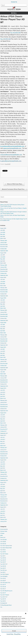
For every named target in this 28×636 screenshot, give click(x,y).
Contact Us (14, 2)
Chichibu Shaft (3, 531)
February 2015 (3, 494)
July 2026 (2, 230)
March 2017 (3, 445)
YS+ (1, 607)
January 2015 (3, 496)
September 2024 (4, 275)
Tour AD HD (3, 566)
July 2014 (2, 509)
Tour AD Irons (3, 570)
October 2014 (3, 503)
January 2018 (3, 427)
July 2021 (2, 349)
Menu (15, 13)
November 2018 (3, 406)
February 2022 (3, 335)
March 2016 (3, 470)
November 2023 (3, 291)
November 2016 (3, 453)
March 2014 (3, 517)
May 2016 (2, 466)
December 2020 (3, 363)
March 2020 (3, 373)
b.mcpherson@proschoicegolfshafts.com (12, 146)
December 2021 (3, 339)
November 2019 (3, 382)
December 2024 (3, 269)
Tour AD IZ (2, 572)
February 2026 (3, 240)
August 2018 (3, 412)
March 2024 (3, 285)
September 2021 (4, 345)
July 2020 (2, 371)
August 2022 (3, 322)
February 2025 (3, 265)
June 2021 (2, 351)
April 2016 (2, 468)
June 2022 (2, 326)
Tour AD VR (3, 599)
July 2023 (2, 300)
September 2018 (4, 410)
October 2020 (3, 365)
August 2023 (3, 298)
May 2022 (2, 328)
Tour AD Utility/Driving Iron (6, 590)
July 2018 (2, 414)
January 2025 (3, 267)
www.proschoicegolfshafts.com (12, 148)
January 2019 (3, 402)
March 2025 (3, 263)
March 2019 (3, 398)
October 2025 (3, 248)
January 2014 (3, 521)
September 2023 (4, 296)
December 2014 (3, 499)
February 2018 (3, 425)
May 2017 (2, 441)
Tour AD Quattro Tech (5, 582)
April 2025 (2, 261)
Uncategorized (3, 603)
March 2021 (3, 357)
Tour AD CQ (3, 543)
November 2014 (3, 501)
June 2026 (2, 232)
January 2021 (3, 361)
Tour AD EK (3, 552)
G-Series (2, 533)
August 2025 (3, 253)
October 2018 (3, 408)
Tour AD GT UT (3, 564)
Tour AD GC (3, 558)
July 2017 (2, 437)
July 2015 (2, 484)
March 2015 (3, 492)
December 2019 (3, 380)
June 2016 (2, 464)
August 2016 (3, 460)
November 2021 (3, 341)
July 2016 (2, 462)
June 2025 (2, 257)
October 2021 (3, 343)
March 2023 (3, 308)
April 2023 (2, 306)
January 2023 (3, 312)
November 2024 (3, 271)
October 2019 (3, 384)
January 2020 (3, 378)
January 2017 (3, 449)
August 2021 (3, 347)
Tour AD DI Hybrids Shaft (6, 545)
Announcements (4, 529)
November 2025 (3, 246)
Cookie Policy (10, 634)
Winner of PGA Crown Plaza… (14, 184)
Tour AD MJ (3, 578)
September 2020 (4, 367)
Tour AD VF (3, 593)
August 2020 (3, 369)
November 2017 (3, 429)
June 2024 (2, 281)
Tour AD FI (2, 556)
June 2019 (2, 392)
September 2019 (4, 386)
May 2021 (2, 353)
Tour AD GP (3, 560)
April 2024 (2, 283)
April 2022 (2, 330)
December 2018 (3, 404)
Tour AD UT (3, 588)
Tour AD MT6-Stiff (15, 33)
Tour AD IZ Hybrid (4, 574)
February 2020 (3, 376)
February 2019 (3, 400)
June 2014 (2, 511)
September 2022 (4, 320)
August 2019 (3, 388)
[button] (25, 613)
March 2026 (3, 238)
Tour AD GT (3, 562)
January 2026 (3, 242)
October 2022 (3, 318)
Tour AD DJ (3, 549)
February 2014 (3, 519)
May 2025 (2, 259)
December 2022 (3, 314)
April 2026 (2, 236)
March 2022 (3, 332)
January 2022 (3, 337)
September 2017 (4, 433)
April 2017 (2, 443)
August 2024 (3, 277)
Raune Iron (2, 537)
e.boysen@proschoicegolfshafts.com (11, 154)
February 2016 (3, 472)
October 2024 (3, 273)
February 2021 (3, 359)
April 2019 (2, 396)
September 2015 (4, 480)
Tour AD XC (3, 601)
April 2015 (2, 490)
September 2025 (4, 250)
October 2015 (3, 478)
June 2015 (2, 486)
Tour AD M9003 (3, 576)
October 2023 (3, 294)
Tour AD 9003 (3, 539)
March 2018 (3, 423)
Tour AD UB (3, 586)
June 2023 (2, 302)
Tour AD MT (7, 164)
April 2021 (2, 355)
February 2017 (3, 447)
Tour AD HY (3, 568)
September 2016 (4, 458)
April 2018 (2, 421)
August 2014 (3, 507)
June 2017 (2, 439)
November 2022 (3, 316)
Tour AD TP (3, 584)
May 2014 (2, 513)
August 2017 (3, 435)
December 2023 (3, 289)
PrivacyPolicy (17, 634)
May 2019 (2, 394)
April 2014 (2, 515)
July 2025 (2, 255)
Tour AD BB (3, 541)
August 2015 (3, 482)
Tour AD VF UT (3, 597)
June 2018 (2, 417)
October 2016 (3, 455)
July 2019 (2, 390)
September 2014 (4, 505)
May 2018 (2, 419)
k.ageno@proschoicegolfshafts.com (10, 161)
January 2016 (3, 474)
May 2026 (2, 234)
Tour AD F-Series (4, 554)
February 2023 (3, 310)
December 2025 (3, 244)
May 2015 (2, 488)
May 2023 (2, 304)
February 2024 (3, 287)
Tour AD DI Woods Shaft (6, 547)
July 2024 (2, 279)
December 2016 (3, 451)
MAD (1, 535)
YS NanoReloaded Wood (5, 605)
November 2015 (3, 476)
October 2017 (3, 431)
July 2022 (2, 324)
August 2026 (3, 228)
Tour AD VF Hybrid (4, 595)
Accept (14, 631)
